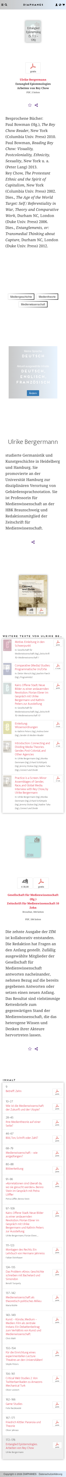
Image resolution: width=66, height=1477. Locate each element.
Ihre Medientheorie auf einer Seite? (23, 1123)
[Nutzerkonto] (56, 4)
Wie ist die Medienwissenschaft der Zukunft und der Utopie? (25, 1107)
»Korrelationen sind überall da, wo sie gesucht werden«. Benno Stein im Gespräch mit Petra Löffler (24, 1189)
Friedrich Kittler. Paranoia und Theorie (23, 1424)
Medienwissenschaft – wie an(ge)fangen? (22, 1154)
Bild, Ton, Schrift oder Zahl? (22, 1137)
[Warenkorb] (63, 4)
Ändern (33, 393)
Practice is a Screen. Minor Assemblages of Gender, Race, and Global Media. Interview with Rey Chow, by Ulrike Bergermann (31, 785)
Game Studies (14, 1404)
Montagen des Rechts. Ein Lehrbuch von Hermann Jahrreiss (25, 1251)
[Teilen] (36, 105)
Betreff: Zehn (13, 1091)
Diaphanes (33, 4)
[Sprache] (60, 4)
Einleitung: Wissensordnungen (26, 725)
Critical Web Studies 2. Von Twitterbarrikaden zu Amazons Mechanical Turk (24, 1382)
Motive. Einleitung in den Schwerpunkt (30, 643)
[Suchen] (6, 4)
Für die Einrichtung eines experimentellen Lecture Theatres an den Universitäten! (24, 1356)
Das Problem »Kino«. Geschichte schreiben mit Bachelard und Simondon (25, 1275)
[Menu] (2, 4)
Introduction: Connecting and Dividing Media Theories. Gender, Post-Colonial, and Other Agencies (32, 749)
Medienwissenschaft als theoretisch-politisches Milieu (23, 1299)
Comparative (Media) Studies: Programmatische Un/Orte (32, 667)
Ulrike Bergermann (33, 79)
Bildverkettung (14, 1168)
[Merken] (30, 105)
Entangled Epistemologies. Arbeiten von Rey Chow (21, 1446)
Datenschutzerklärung (50, 1474)
